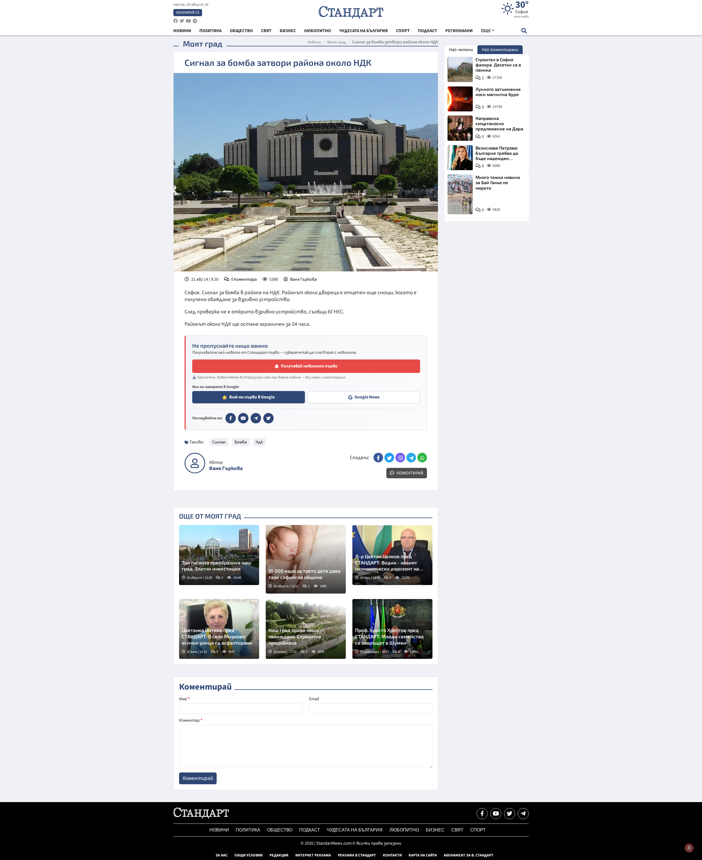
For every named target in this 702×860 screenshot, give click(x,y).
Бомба (240, 442)
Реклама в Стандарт (357, 855)
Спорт (478, 830)
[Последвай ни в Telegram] (523, 813)
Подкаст (309, 830)
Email (314, 699)
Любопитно (404, 830)
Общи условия (248, 855)
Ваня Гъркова (303, 279)
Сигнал (219, 442)
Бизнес (435, 830)
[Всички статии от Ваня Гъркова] (195, 463)
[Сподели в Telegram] (411, 457)
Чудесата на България (355, 830)
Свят (457, 830)
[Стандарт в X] (268, 418)
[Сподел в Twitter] (389, 457)
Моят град (336, 42)
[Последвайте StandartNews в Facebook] (175, 21)
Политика (248, 830)
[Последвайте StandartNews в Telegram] (195, 21)
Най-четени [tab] (461, 50)
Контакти (392, 855)
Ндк (259, 442)
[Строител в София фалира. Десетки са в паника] (460, 69)
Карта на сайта (423, 855)
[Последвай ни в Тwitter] (509, 813)
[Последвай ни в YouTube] (495, 813)
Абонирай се (187, 12)
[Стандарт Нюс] (201, 817)
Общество (279, 830)
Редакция (279, 855)
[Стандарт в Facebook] (230, 418)
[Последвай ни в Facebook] (482, 813)
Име (184, 699)
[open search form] (523, 31)
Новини (314, 42)
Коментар (190, 720)
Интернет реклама (313, 855)
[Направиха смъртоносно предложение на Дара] (460, 128)
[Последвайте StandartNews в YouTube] (188, 21)
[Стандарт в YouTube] (243, 418)
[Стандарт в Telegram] (256, 418)
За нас (222, 855)
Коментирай (409, 473)
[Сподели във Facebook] (378, 457)
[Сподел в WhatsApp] (422, 457)
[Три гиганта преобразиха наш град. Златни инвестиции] (219, 555)
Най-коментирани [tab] (500, 50)
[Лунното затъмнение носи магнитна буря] (460, 99)
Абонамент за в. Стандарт (468, 855)
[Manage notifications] (689, 848)
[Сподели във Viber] (400, 457)
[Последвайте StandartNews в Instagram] (182, 21)
